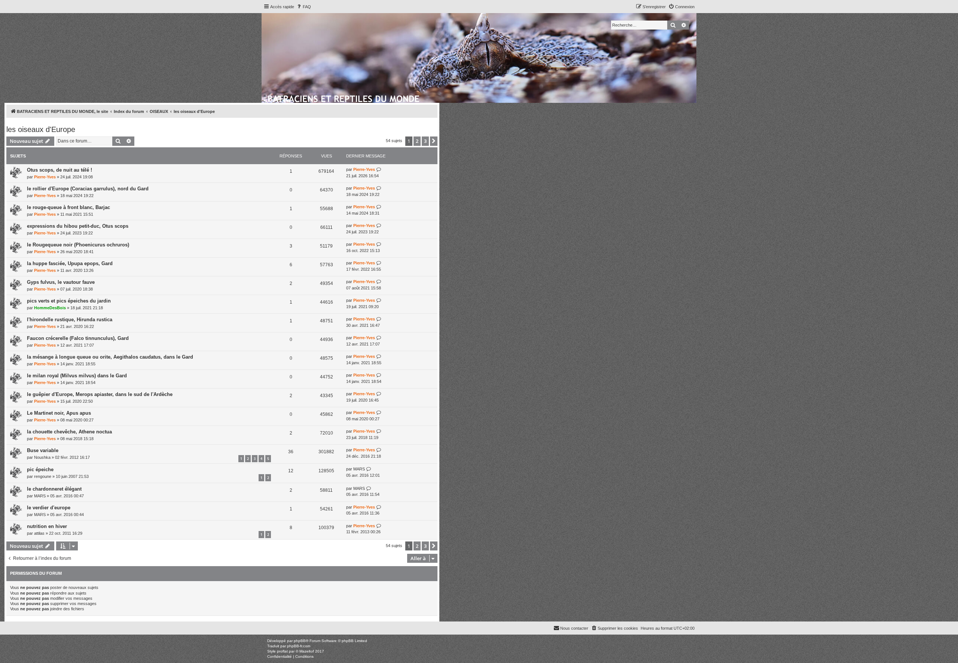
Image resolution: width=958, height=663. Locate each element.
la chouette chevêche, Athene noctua (69, 432)
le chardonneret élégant (54, 489)
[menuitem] (303, 6)
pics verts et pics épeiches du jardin (69, 301)
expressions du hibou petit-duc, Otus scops (77, 226)
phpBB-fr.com (298, 646)
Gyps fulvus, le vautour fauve (61, 282)
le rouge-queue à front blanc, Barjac (68, 207)
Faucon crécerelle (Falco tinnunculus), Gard (78, 338)
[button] (433, 140)
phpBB (300, 641)
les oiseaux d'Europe (40, 129)
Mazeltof (306, 651)
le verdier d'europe (48, 507)
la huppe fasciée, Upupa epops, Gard (70, 263)
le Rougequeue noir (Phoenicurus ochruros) (78, 245)
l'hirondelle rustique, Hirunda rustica (69, 319)
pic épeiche (40, 469)
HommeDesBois (50, 308)
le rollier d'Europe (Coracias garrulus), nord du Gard (88, 188)
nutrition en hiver (47, 526)
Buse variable (42, 450)
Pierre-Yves (45, 177)
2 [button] (417, 141)
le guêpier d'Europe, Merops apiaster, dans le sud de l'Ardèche (100, 394)
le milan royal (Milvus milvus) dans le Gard (77, 375)
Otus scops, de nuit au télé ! (59, 170)
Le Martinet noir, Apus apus (59, 413)
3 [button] (425, 141)
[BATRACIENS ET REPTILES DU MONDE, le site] (344, 98)
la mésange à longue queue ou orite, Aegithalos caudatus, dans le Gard (110, 357)
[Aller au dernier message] (379, 169)
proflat (282, 651)
